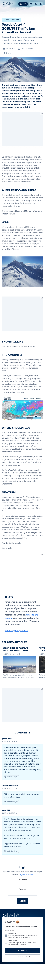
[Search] (36, 4)
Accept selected (22, 957)
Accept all (22, 950)
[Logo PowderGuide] (7, 4)
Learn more (9, 930)
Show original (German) (16, 630)
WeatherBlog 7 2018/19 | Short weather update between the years (16, 650)
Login (23, 901)
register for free (26, 874)
